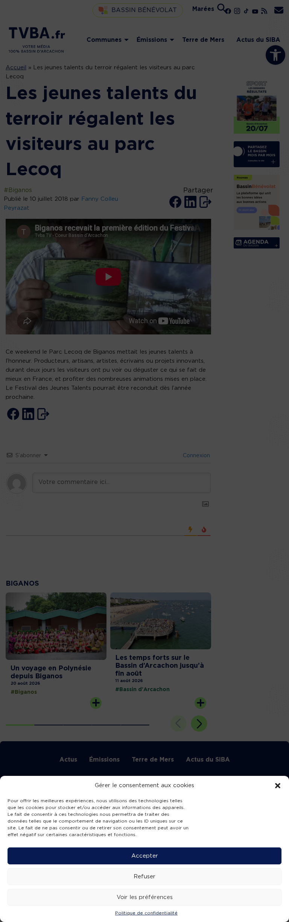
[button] (277, 785)
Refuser (144, 876)
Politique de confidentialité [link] (146, 913)
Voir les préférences (145, 897)
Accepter (144, 856)
